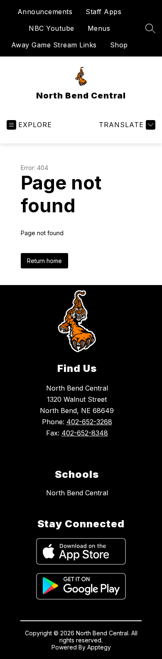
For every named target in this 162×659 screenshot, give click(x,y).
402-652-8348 (84, 433)
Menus (99, 28)
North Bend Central (77, 493)
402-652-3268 (89, 422)
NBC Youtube (51, 28)
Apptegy (99, 647)
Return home (44, 260)
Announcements (45, 11)
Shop (119, 45)
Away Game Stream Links (54, 45)
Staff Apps (103, 11)
